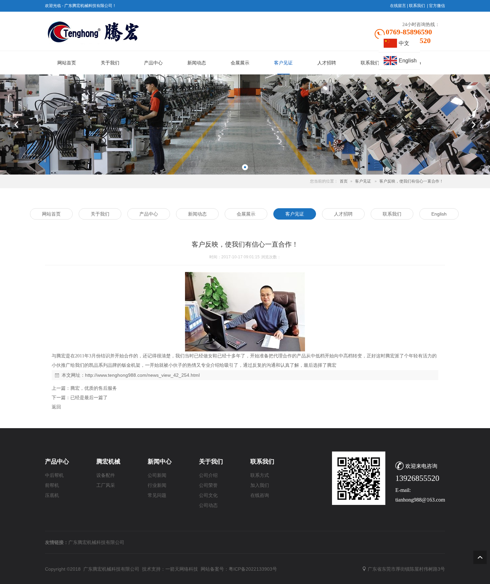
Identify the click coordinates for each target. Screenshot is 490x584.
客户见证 (363, 181)
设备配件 (105, 475)
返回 (56, 406)
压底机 (52, 495)
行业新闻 (157, 485)
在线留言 (398, 5)
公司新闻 (157, 475)
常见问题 (157, 495)
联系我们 (417, 5)
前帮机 (52, 485)
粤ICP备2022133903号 (253, 569)
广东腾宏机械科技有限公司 (96, 542)
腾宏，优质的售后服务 (93, 388)
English (408, 60)
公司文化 (208, 495)
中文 (404, 43)
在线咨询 (259, 495)
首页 (344, 181)
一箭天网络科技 (181, 569)
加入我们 (259, 485)
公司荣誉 (208, 485)
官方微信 (437, 5)
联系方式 (259, 475)
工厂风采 (105, 485)
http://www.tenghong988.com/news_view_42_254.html (142, 375)
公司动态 (208, 505)
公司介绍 (208, 475)
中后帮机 (54, 475)
